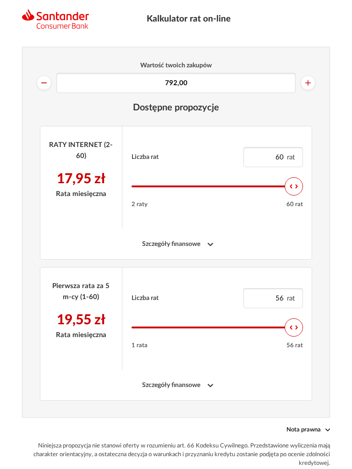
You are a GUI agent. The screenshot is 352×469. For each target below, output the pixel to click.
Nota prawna (303, 430)
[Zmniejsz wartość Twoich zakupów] (44, 83)
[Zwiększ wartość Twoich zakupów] (308, 83)
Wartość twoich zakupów (176, 65)
